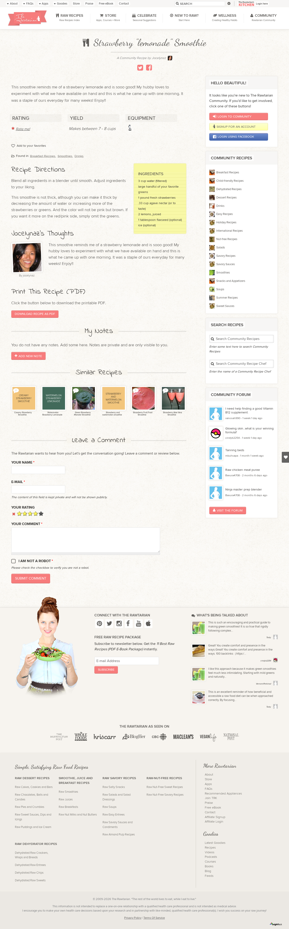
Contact (210, 812)
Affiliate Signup (215, 817)
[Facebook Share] (149, 67)
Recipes (210, 847)
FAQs (208, 789)
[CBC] (159, 736)
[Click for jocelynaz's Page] (170, 59)
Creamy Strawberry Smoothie (23, 413)
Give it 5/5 (41, 513)
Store (208, 779)
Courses (210, 861)
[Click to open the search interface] (229, 3)
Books (209, 866)
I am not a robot (36, 561)
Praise (209, 803)
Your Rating (23, 507)
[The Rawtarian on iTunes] (148, 623)
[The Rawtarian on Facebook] (129, 623)
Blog (208, 871)
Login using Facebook (236, 137)
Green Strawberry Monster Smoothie (82, 413)
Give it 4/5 (35, 513)
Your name (23, 462)
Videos (209, 852)
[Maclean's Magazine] (183, 736)
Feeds (209, 876)
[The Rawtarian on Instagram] (119, 623)
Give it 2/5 (24, 513)
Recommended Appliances (223, 793)
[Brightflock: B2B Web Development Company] (276, 924)
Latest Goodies (215, 843)
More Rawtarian (219, 765)
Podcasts (211, 857)
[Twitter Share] (140, 67)
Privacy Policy (132, 918)
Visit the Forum (229, 510)
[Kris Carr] (104, 736)
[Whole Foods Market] (81, 736)
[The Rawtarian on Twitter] (109, 623)
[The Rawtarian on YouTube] (138, 623)
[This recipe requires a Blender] (130, 127)
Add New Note (30, 356)
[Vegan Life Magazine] (208, 736)
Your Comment (26, 524)
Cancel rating (13, 513)
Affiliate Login (214, 821)
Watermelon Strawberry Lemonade (52, 413)
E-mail (18, 482)
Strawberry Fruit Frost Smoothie (142, 413)
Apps (208, 784)
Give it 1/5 (19, 513)
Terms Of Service (154, 918)
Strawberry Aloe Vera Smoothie (172, 413)
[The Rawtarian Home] (27, 18)
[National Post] (231, 736)
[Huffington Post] (59, 736)
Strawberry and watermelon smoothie (112, 413)
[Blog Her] (134, 736)
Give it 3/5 (30, 513)
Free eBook (213, 807)
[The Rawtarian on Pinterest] (99, 623)
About (209, 774)
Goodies (210, 833)
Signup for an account (236, 127)
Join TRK (211, 798)
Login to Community (235, 116)
